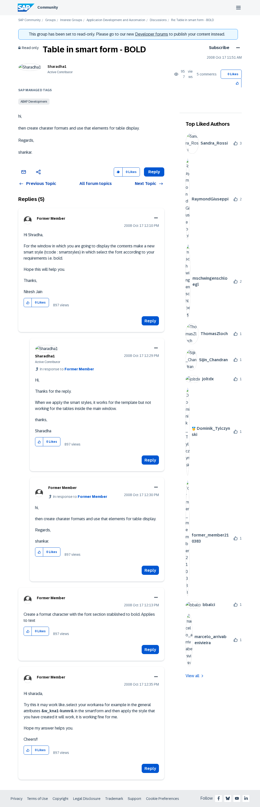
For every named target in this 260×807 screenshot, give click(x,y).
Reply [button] (154, 172)
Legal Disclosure (87, 799)
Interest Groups (71, 20)
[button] (237, 82)
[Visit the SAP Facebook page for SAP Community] (219, 798)
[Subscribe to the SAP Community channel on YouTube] (237, 798)
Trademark (114, 799)
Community (47, 7)
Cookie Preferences (162, 799)
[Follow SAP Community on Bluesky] (228, 798)
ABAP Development (34, 101)
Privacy (16, 799)
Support (134, 799)
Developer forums (151, 34)
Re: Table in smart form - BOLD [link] (192, 20)
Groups (50, 20)
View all (192, 676)
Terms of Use (37, 799)
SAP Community (29, 20)
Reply (150, 321)
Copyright (61, 799)
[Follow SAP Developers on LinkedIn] (246, 798)
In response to (67, 369)
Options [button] (237, 48)
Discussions (158, 20)
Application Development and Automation (116, 20)
